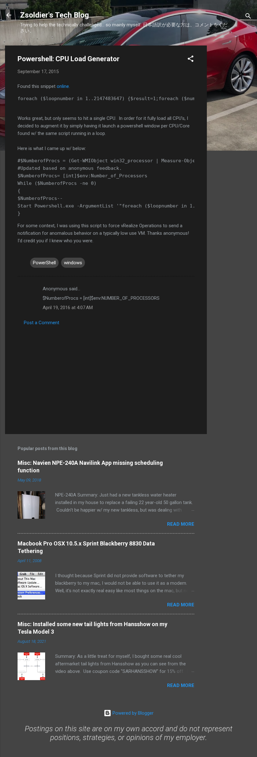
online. (63, 86)
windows (73, 263)
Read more (180, 524)
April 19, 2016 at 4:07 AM (68, 307)
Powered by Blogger (132, 713)
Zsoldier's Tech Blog (54, 15)
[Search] (248, 17)
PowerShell (44, 263)
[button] (190, 60)
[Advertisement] (232, 140)
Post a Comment (41, 322)
